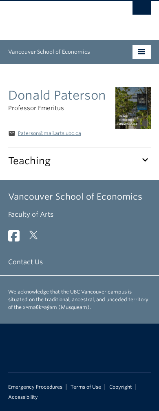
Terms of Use (86, 387)
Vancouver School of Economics (49, 52)
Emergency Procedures (35, 387)
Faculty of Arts (30, 214)
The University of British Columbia (58, 16)
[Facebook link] (17, 238)
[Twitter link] (36, 238)
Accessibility (23, 397)
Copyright (120, 387)
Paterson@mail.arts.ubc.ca (49, 133)
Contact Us (25, 262)
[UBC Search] (141, 10)
